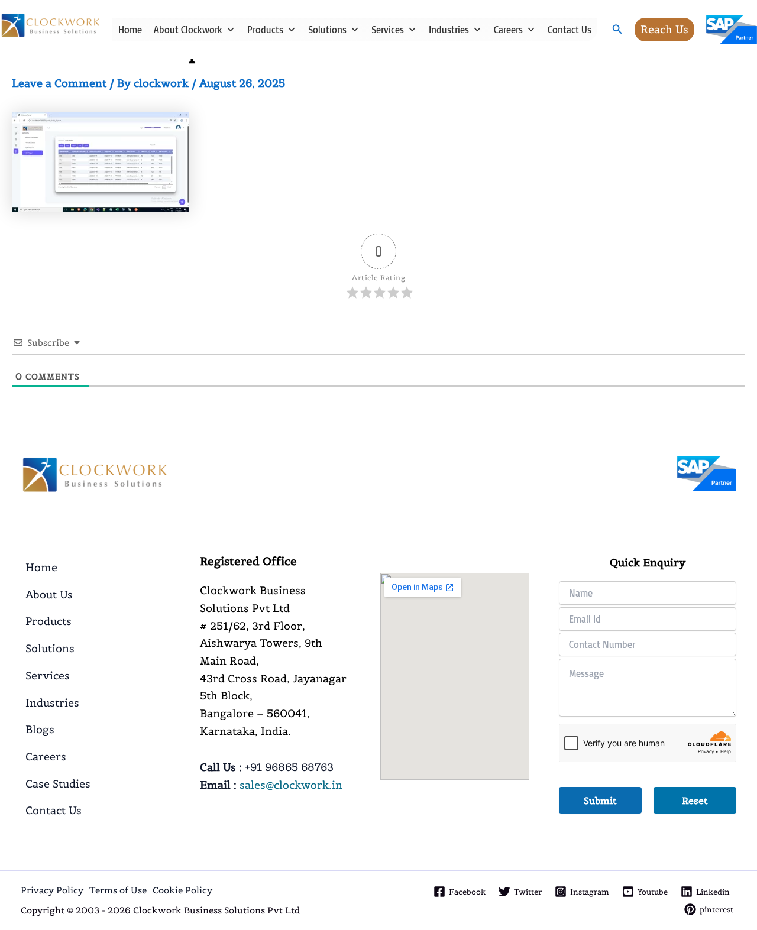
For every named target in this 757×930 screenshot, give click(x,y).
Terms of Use (118, 890)
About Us (49, 594)
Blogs (39, 729)
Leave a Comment (59, 83)
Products (265, 29)
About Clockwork (188, 29)
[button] (617, 29)
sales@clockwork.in (291, 785)
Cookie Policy (182, 890)
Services (387, 29)
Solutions (327, 29)
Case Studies (57, 783)
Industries (449, 29)
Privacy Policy (52, 890)
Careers (508, 29)
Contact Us (569, 29)
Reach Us (664, 29)
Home (130, 29)
